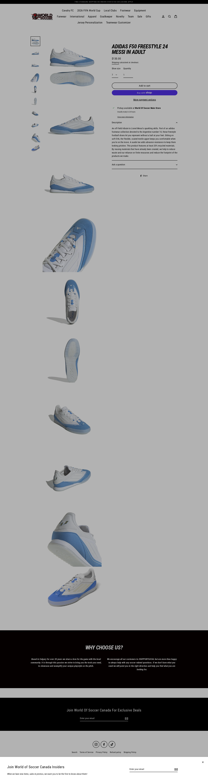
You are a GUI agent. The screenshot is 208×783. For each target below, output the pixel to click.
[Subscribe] (176, 769)
